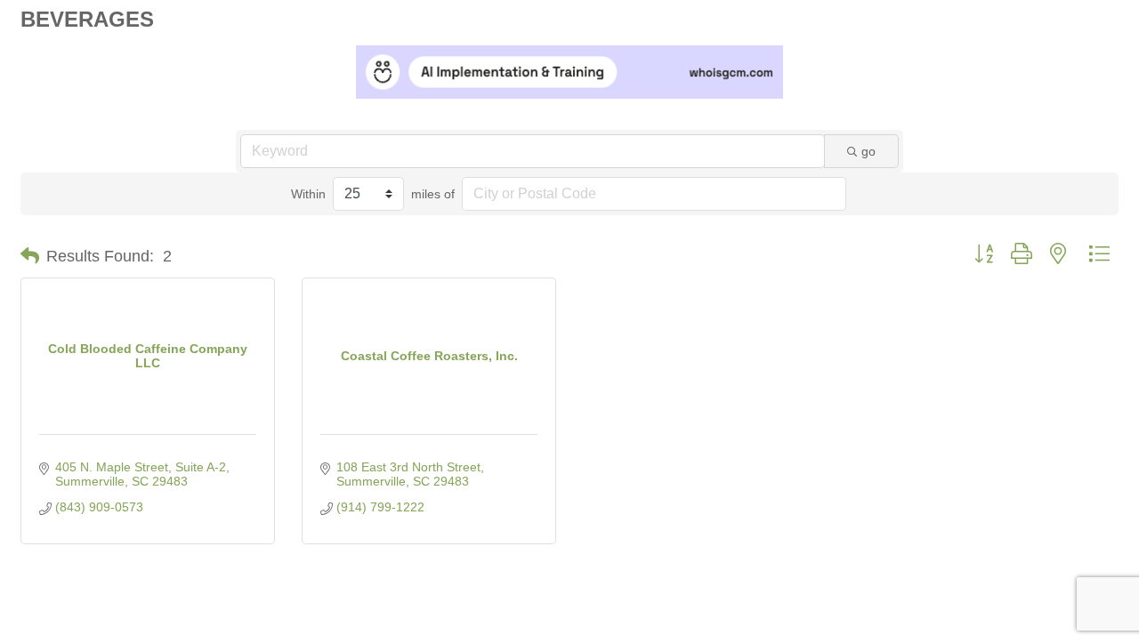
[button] (29, 256)
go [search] (868, 151)
